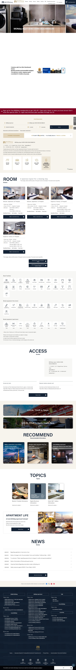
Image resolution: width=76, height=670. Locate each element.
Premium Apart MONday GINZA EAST (36, 617)
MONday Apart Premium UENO (35, 610)
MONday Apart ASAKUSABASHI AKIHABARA (37, 602)
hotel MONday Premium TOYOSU (11, 618)
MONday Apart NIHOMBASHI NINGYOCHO (37, 616)
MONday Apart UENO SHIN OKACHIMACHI (37, 601)
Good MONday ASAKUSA (57, 609)
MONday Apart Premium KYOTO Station (36, 627)
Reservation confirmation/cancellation (10, 130)
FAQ (45, 1)
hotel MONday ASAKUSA (9, 621)
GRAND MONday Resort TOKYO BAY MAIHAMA (14, 599)
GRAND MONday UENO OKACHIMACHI (12, 602)
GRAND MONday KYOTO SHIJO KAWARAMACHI (14, 609)
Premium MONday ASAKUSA (34, 620)
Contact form (24, 147)
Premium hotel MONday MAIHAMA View (13, 627)
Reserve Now (38, 395)
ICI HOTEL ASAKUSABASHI (57, 619)
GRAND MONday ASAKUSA (11, 605)
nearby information (51, 1)
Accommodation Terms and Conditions (58, 653)
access (34, 1)
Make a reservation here (14, 216)
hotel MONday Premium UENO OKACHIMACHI (13, 625)
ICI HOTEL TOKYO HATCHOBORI (58, 620)
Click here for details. (38, 667)
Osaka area (30, 634)
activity (42, 1)
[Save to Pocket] (54, 584)
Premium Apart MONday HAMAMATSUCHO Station (39, 619)
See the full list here (38, 575)
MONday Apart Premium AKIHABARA (36, 604)
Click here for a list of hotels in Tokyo (38, 261)
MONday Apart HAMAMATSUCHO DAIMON (37, 599)
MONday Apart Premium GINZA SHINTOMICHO (38, 614)
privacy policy (46, 653)
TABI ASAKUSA (55, 601)
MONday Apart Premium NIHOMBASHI (36, 613)
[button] (9, 18)
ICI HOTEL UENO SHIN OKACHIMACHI (59, 617)
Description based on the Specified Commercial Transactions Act (28, 653)
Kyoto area (30, 625)
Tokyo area (30, 597)
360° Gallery (14, 213)
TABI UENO (54, 599)
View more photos (6, 213)
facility (30, 1)
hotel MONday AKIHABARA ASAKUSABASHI (13, 622)
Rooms (26, 1)
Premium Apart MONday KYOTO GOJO (36, 631)
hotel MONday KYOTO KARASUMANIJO (12, 635)
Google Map (27, 145)
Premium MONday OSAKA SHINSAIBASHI (37, 638)
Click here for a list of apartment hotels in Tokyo (38, 265)
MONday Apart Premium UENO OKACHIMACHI (38, 608)
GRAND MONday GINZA (9, 601)
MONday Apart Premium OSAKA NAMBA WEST (38, 636)
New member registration (75, 120)
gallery (38, 1)
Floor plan (20, 213)
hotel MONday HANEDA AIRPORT (11, 624)
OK (63, 667)
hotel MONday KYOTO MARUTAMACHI (12, 633)
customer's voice (51, 3)
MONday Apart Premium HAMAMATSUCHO (37, 611)
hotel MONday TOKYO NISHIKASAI (11, 619)
